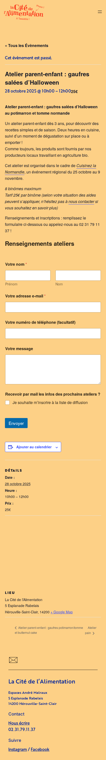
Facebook (40, 750)
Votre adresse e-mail (25, 296)
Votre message (19, 348)
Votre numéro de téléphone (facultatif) (40, 322)
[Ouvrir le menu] (100, 12)
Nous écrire (19, 723)
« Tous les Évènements (26, 45)
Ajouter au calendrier (34, 446)
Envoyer (16, 423)
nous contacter (81, 201)
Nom (59, 284)
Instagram (17, 750)
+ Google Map (62, 611)
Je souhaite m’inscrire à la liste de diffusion (50, 402)
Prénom (11, 284)
